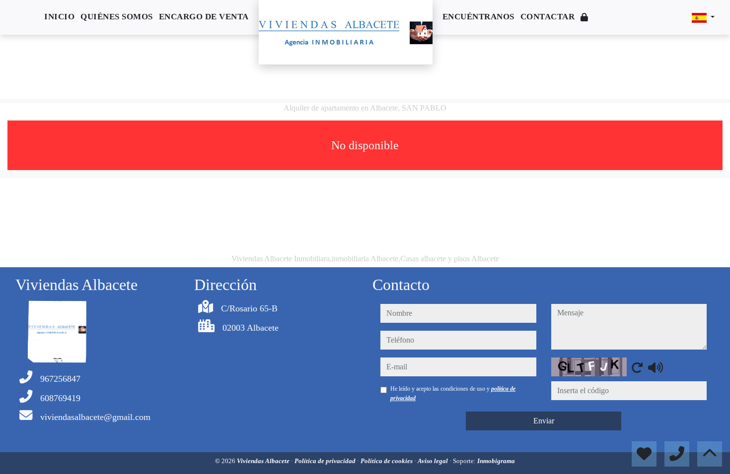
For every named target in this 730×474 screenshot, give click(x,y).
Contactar (547, 16)
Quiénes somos (116, 16)
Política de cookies (387, 461)
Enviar (543, 420)
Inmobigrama (496, 461)
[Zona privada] (584, 17)
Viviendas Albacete (264, 461)
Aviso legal (433, 461)
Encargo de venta (204, 16)
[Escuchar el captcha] (655, 367)
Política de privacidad (325, 461)
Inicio (59, 16)
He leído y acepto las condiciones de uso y (452, 393)
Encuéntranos (478, 16)
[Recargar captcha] (637, 367)
